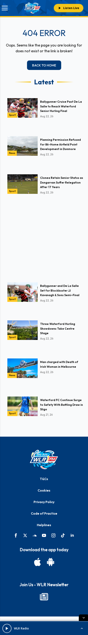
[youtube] (44, 535)
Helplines (44, 525)
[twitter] (25, 535)
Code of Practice (44, 513)
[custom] (34, 535)
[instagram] (53, 535)
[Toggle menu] (5, 8)
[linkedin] (72, 535)
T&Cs (44, 479)
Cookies (44, 490)
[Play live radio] (6, 628)
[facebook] (15, 535)
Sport (12, 114)
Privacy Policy (44, 502)
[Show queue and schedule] (82, 628)
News (12, 153)
